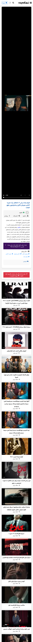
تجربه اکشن (8, 254)
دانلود (25, 216)
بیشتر (6, 216)
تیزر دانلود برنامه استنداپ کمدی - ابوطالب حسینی (16, 629)
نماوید (21, 213)
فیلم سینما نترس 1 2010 (16, 457)
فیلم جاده (25, 257)
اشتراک (15, 216)
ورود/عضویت (14, 276)
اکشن (18, 227)
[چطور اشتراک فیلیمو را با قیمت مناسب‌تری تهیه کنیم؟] (16, 364)
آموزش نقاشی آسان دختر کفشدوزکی (16, 351)
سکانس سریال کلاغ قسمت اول (16, 605)
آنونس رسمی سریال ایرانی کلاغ (16, 581)
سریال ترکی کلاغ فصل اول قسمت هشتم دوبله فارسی (16, 557)
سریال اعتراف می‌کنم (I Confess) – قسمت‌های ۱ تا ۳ (16, 327)
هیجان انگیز (25, 254)
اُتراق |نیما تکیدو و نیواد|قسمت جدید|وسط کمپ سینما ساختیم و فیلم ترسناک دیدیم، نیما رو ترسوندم (16, 403)
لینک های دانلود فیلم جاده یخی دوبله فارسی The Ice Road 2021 (17, 246)
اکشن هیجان (17, 254)
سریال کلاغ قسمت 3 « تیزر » (16, 534)
